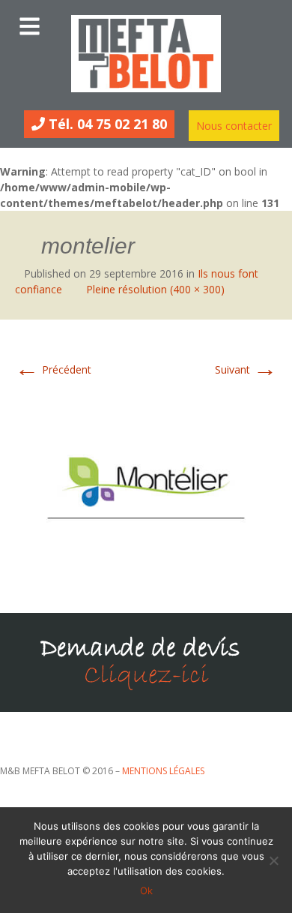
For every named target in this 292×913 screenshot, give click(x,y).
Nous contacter (234, 126)
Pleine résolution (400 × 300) (155, 289)
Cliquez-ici (146, 675)
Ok (146, 890)
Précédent (53, 369)
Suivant (246, 369)
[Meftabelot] (146, 53)
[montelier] (146, 483)
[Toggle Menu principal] (146, 22)
